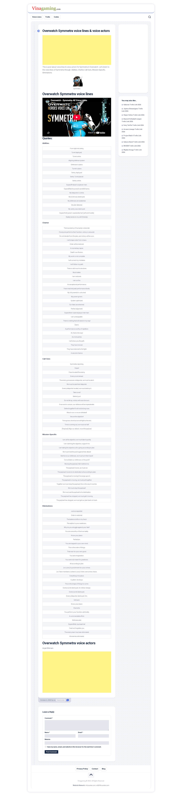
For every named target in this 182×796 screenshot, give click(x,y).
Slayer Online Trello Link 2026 (134, 115)
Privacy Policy (82, 769)
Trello (47, 17)
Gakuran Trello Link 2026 (132, 104)
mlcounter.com (90, 785)
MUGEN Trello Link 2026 (132, 146)
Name (47, 732)
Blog (103, 769)
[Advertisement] (76, 50)
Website (47, 739)
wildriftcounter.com (102, 785)
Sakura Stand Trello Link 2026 (134, 142)
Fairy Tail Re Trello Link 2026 (134, 125)
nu (54, 700)
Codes (56, 17)
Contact (95, 769)
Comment (49, 718)
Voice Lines (36, 17)
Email (80, 732)
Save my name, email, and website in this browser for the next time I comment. (74, 747)
